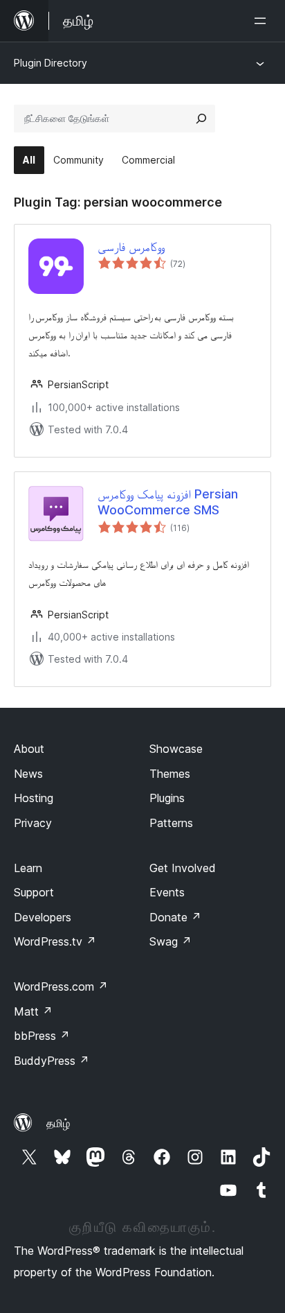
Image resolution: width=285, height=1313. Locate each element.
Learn (28, 868)
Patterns (171, 823)
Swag (170, 941)
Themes (169, 774)
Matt (33, 1011)
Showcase (176, 749)
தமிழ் (58, 1123)
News (28, 774)
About (29, 749)
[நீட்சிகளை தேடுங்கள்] (201, 118)
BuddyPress (51, 1061)
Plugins (167, 798)
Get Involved (182, 868)
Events (167, 892)
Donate (175, 917)
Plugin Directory (50, 63)
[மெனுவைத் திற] (263, 21)
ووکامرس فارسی (131, 246)
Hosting (33, 798)
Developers (42, 917)
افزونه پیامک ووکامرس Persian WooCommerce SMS (168, 502)
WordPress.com (61, 986)
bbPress (42, 1036)
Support (34, 892)
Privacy (33, 823)
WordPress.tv (55, 941)
